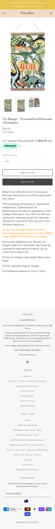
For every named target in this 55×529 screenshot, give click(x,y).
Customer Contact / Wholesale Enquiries (28, 381)
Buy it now (27, 182)
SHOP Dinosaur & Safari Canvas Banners (27, 445)
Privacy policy (27, 396)
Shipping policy (27, 406)
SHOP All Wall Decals (27, 425)
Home (27, 420)
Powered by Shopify (27, 522)
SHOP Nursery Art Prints (27, 435)
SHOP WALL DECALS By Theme (27, 430)
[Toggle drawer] (4, 13)
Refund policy (27, 391)
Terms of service (27, 401)
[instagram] (27, 362)
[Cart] (51, 13)
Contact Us (27, 465)
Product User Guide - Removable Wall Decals (28, 450)
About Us (27, 376)
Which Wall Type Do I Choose (27, 455)
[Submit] (46, 493)
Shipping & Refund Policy (27, 386)
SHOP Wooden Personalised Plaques (27, 440)
